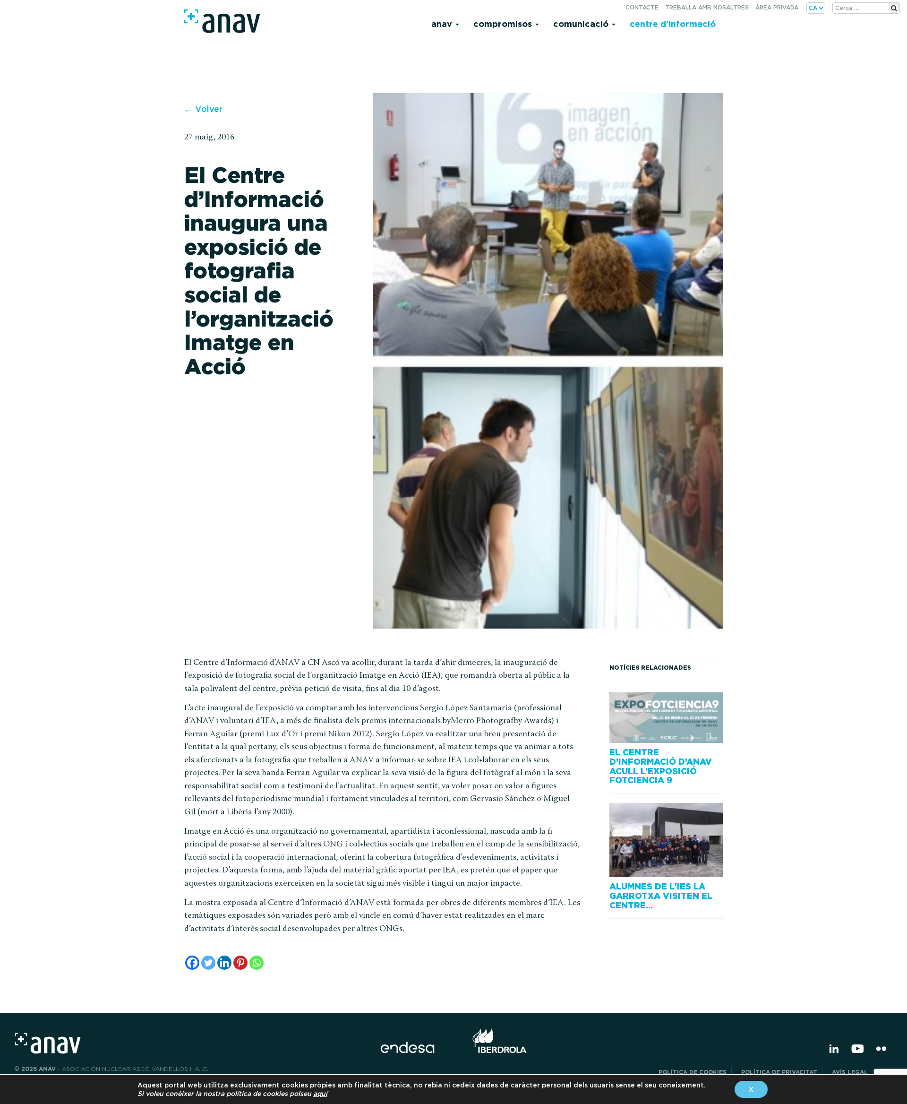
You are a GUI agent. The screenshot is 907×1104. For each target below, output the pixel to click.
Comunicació (582, 24)
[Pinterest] (240, 963)
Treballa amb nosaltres (707, 7)
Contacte (642, 7)
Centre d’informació (673, 24)
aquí (320, 1093)
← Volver (203, 109)
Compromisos (503, 24)
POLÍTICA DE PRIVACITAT (779, 1072)
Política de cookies (693, 1072)
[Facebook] (192, 963)
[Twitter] (208, 963)
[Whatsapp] (256, 963)
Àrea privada (776, 7)
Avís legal (857, 1072)
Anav (442, 24)
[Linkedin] (224, 963)
